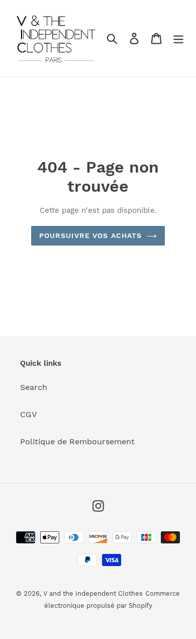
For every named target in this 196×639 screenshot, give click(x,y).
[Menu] (178, 38)
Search (33, 387)
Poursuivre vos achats (90, 235)
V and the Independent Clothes (93, 593)
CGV (28, 414)
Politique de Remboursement (77, 441)
